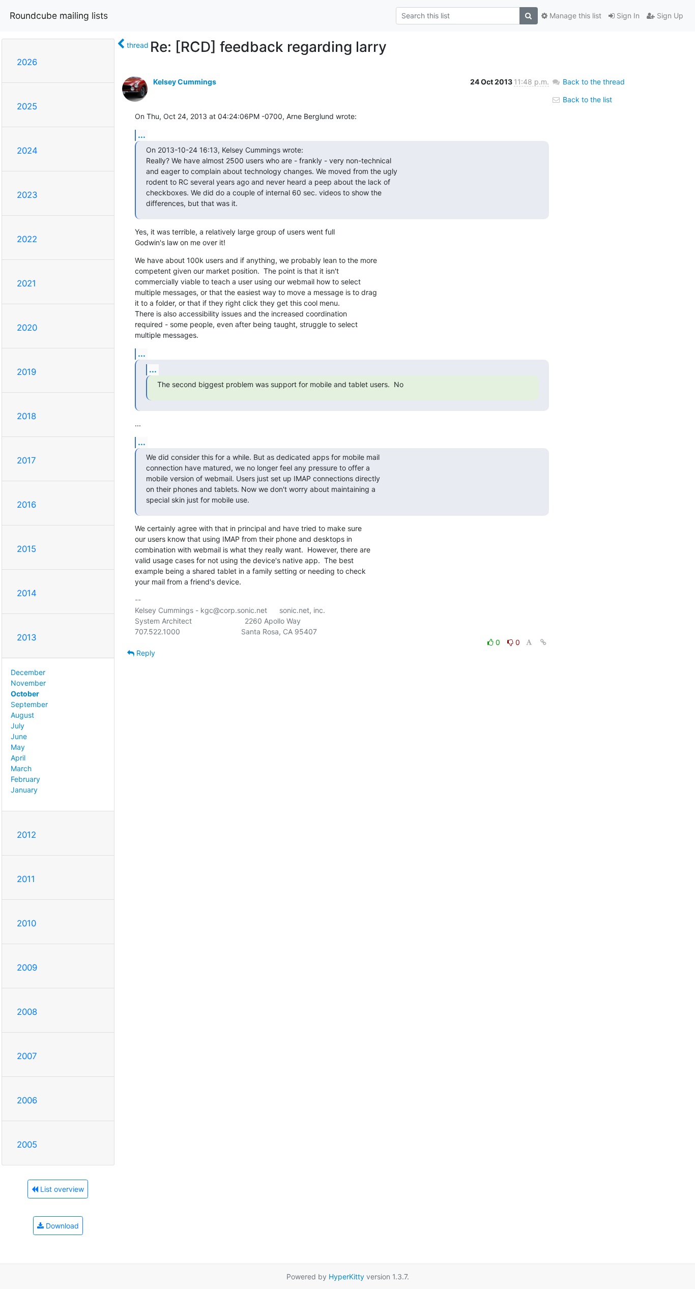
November (28, 683)
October (25, 693)
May (18, 747)
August (22, 715)
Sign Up (669, 15)
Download (61, 1225)
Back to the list (586, 99)
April (18, 757)
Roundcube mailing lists (59, 15)
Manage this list (574, 15)
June (19, 736)
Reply (144, 653)
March (21, 768)
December (28, 672)
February (25, 779)
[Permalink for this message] (543, 642)
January (24, 789)
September (29, 704)
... (142, 135)
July (17, 725)
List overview (61, 1189)
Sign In (627, 15)
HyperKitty (346, 1276)
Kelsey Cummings (184, 81)
